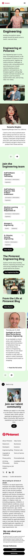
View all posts (8, 307)
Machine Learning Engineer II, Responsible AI (11, 209)
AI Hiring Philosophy (6, 462)
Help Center (17, 441)
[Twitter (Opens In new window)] (3, 472)
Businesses (17, 444)
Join (14, 426)
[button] (17, 156)
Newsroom (6, 444)
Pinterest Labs (18, 450)
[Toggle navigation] (25, 3)
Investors (17, 447)
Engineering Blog (8, 450)
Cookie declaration (15, 476)
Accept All (14, 549)
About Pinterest (7, 441)
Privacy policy (7, 458)
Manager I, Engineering (8, 224)
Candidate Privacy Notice (19, 462)
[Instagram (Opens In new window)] (13, 472)
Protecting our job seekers (8, 467)
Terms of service (19, 453)
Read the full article (15, 367)
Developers (6, 447)
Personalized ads (19, 458)
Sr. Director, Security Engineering (8, 237)
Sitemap (5, 476)
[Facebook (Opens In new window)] (6, 472)
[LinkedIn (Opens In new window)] (10, 472)
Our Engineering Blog (11, 272)
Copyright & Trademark (6, 454)
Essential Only (14, 553)
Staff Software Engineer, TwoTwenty (9, 174)
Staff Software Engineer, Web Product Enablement (9, 191)
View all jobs (8, 249)
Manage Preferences (10, 546)
